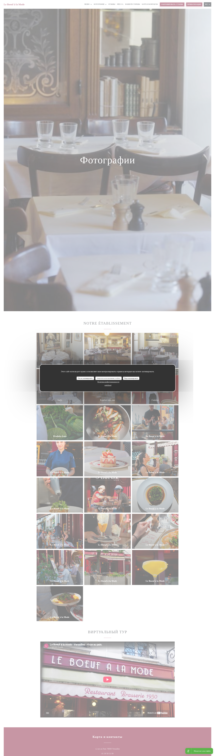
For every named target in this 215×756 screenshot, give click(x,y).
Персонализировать (131, 378)
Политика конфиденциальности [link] (108, 382)
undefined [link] (108, 385)
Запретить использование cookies (108, 378)
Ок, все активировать (85, 378)
